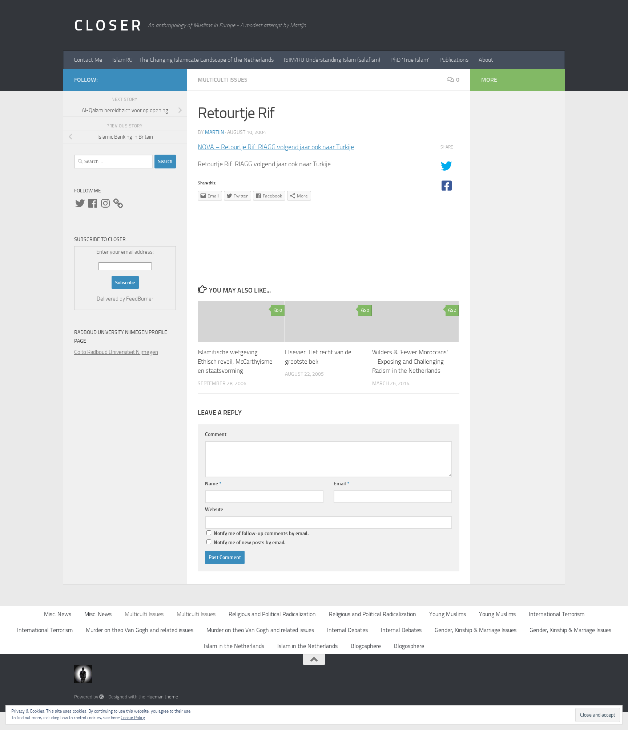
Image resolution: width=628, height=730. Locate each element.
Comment (215, 434)
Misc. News (57, 614)
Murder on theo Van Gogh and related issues (139, 630)
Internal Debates (347, 630)
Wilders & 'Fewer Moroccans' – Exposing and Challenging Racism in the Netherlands (410, 361)
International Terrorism (556, 614)
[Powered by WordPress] (101, 696)
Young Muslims (447, 614)
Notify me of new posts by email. (249, 542)
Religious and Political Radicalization (272, 614)
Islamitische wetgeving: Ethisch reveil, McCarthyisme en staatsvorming (235, 361)
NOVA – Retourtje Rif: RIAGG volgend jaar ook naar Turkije (276, 147)
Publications (453, 59)
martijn (214, 132)
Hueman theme (162, 697)
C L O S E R (107, 25)
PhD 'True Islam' (409, 59)
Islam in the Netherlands (234, 646)
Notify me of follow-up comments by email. (261, 533)
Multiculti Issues (222, 79)
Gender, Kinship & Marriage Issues (475, 630)
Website (214, 509)
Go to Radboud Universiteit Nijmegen (116, 352)
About (486, 59)
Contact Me (88, 59)
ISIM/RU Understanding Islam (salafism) (332, 59)
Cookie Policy (133, 717)
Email (341, 484)
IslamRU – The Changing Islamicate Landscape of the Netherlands (193, 59)
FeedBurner (139, 298)
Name (213, 484)
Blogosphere (366, 646)
